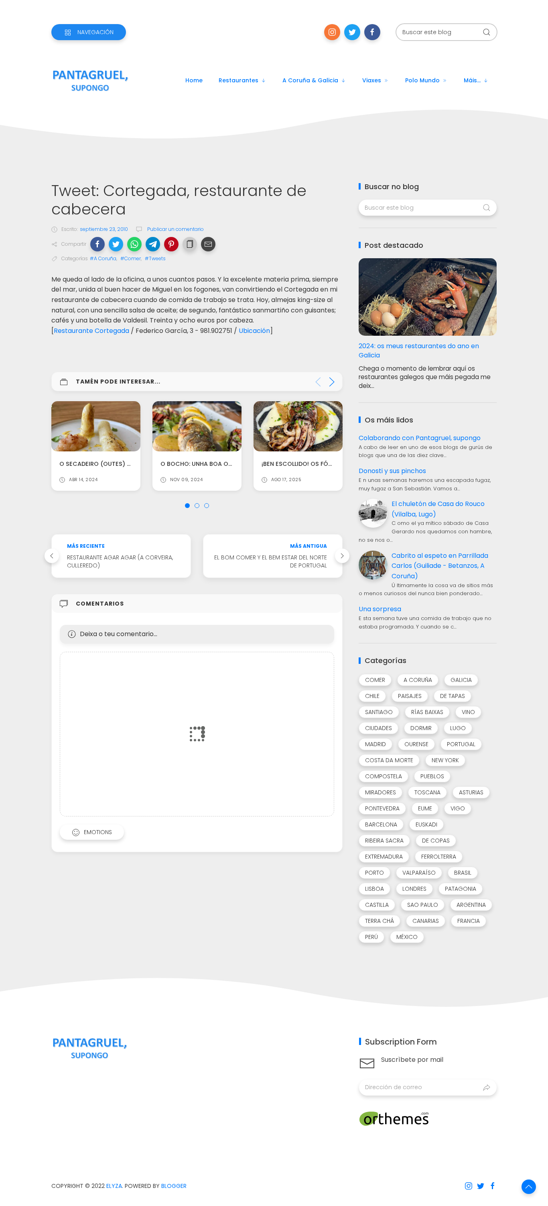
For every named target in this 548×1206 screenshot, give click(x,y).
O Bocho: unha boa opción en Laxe (114, 464)
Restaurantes (238, 80)
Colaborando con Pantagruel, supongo (420, 438)
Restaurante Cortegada (91, 330)
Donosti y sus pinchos (392, 470)
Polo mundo (422, 80)
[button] (97, 244)
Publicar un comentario (175, 229)
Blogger (174, 1186)
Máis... (472, 80)
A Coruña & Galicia (310, 80)
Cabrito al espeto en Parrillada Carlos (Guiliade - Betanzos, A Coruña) (440, 566)
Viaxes (371, 80)
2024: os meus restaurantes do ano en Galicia (419, 350)
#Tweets (155, 258)
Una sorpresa (380, 609)
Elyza (114, 1186)
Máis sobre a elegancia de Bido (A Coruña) (330, 464)
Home (194, 80)
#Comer (130, 258)
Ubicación (254, 330)
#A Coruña (103, 258)
